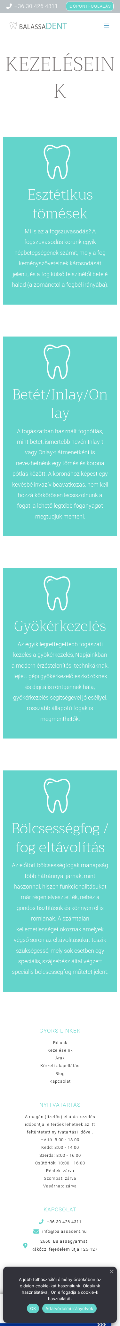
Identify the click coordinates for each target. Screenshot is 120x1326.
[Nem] (112, 1272)
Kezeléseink (60, 1050)
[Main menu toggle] (106, 26)
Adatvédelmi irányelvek (69, 1308)
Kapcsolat (60, 1081)
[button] (60, 1221)
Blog (60, 1073)
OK (33, 1308)
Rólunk (60, 1042)
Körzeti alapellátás (60, 1065)
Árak (60, 1058)
